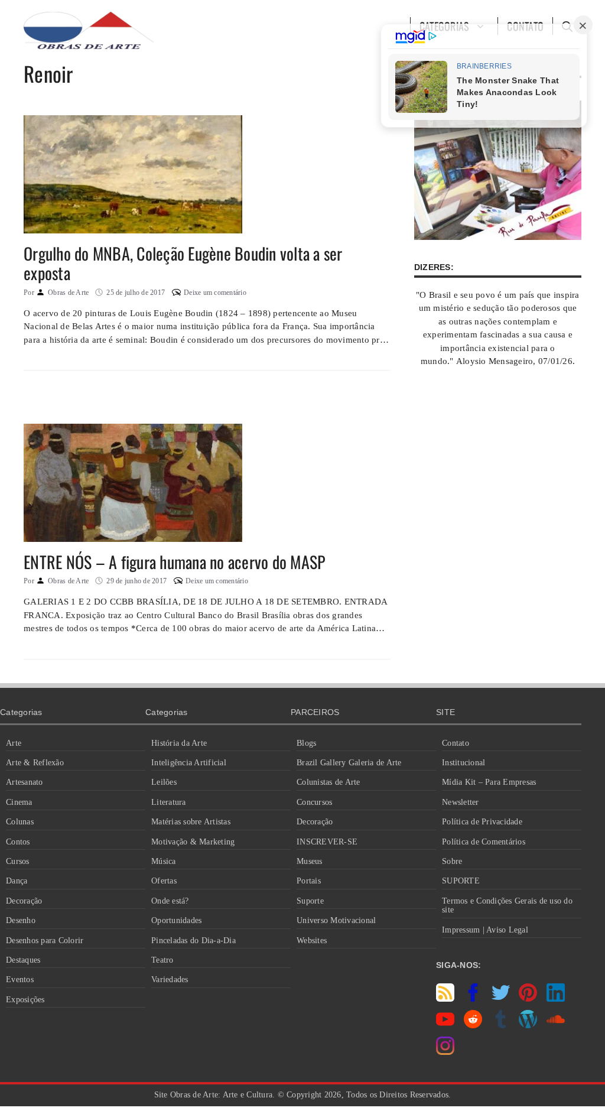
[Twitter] (501, 998)
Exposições (25, 999)
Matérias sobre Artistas (190, 821)
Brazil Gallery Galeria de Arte (349, 762)
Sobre (452, 861)
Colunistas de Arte (328, 782)
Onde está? (170, 900)
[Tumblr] (501, 1025)
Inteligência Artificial (188, 762)
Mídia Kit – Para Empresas (489, 782)
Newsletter (460, 802)
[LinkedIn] (556, 998)
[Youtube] (445, 1025)
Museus (310, 861)
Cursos (18, 861)
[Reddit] (473, 1025)
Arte (13, 743)
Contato (455, 743)
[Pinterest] (528, 998)
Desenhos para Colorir (44, 940)
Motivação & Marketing (193, 841)
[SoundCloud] (556, 1025)
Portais (309, 880)
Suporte (310, 900)
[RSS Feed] (445, 998)
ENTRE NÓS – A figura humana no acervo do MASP (174, 562)
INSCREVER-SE (327, 841)
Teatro (162, 960)
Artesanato (24, 782)
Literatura (168, 802)
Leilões (164, 782)
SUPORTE (461, 880)
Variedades (169, 979)
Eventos (20, 979)
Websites (312, 940)
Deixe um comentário (215, 292)
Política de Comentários (483, 841)
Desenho (20, 920)
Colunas (20, 821)
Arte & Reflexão (35, 762)
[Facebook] (473, 998)
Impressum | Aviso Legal (485, 929)
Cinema (19, 802)
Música (163, 861)
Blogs (306, 743)
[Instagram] (445, 1052)
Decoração (24, 900)
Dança (16, 880)
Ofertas (164, 880)
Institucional (463, 762)
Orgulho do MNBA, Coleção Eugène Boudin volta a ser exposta (183, 263)
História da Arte (179, 743)
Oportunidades (176, 920)
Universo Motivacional (336, 920)
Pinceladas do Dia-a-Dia (193, 940)
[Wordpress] (528, 1025)
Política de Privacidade (482, 821)
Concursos (314, 802)
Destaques (23, 960)
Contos (18, 841)
